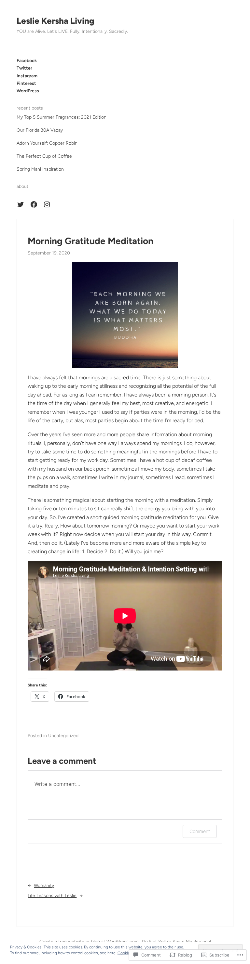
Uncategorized (63, 735)
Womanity (44, 885)
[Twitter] (20, 204)
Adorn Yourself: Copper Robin (47, 143)
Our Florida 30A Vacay (40, 130)
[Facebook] (34, 204)
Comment (199, 831)
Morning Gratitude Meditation (90, 241)
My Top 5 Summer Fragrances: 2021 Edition (61, 117)
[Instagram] (47, 204)
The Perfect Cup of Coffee (44, 156)
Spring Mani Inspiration (40, 169)
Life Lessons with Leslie (52, 895)
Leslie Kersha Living (55, 21)
